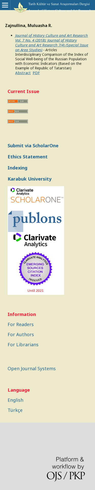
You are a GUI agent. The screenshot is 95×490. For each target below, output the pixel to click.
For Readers (21, 324)
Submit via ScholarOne (33, 145)
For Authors (21, 334)
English (15, 400)
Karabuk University (29, 179)
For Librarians (23, 344)
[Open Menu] (5, 5)
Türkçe (15, 410)
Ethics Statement (28, 157)
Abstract (23, 72)
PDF (36, 72)
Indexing (17, 168)
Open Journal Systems (32, 368)
